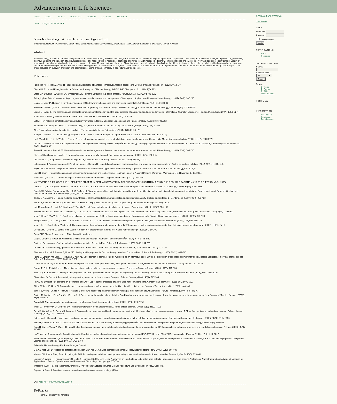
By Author (265, 89)
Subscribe (265, 56)
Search (91, 17)
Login (61, 17)
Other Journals (267, 93)
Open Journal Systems (269, 16)
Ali (62, 23)
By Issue (265, 87)
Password (260, 35)
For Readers (266, 115)
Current (106, 17)
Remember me (267, 40)
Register (75, 17)
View (263, 54)
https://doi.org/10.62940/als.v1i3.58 (55, 382)
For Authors (266, 117)
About (49, 17)
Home (37, 17)
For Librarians (267, 119)
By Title (264, 91)
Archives (122, 17)
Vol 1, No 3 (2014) (50, 23)
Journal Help (261, 21)
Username (260, 31)
